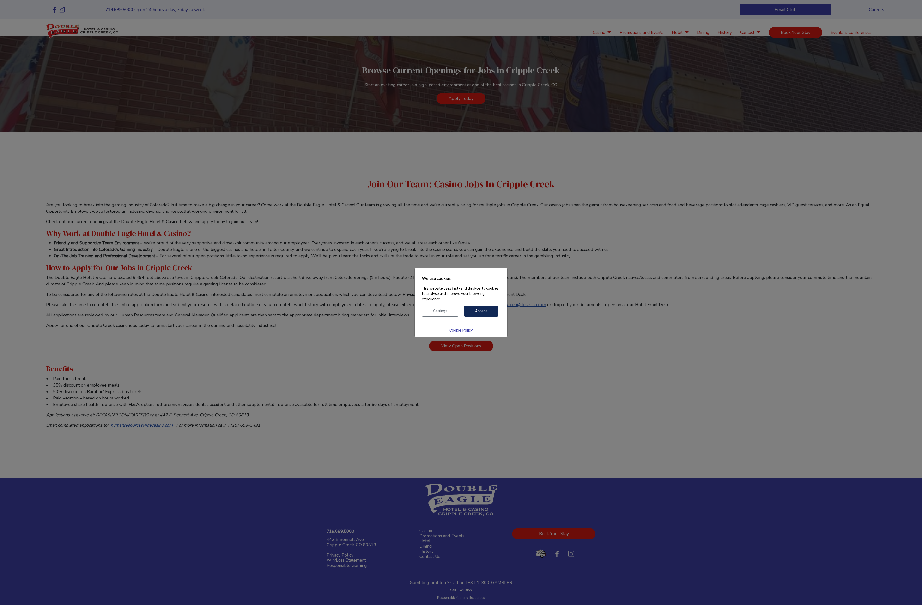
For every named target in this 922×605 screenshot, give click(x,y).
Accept (481, 311)
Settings (440, 311)
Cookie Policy (461, 330)
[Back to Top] (913, 596)
